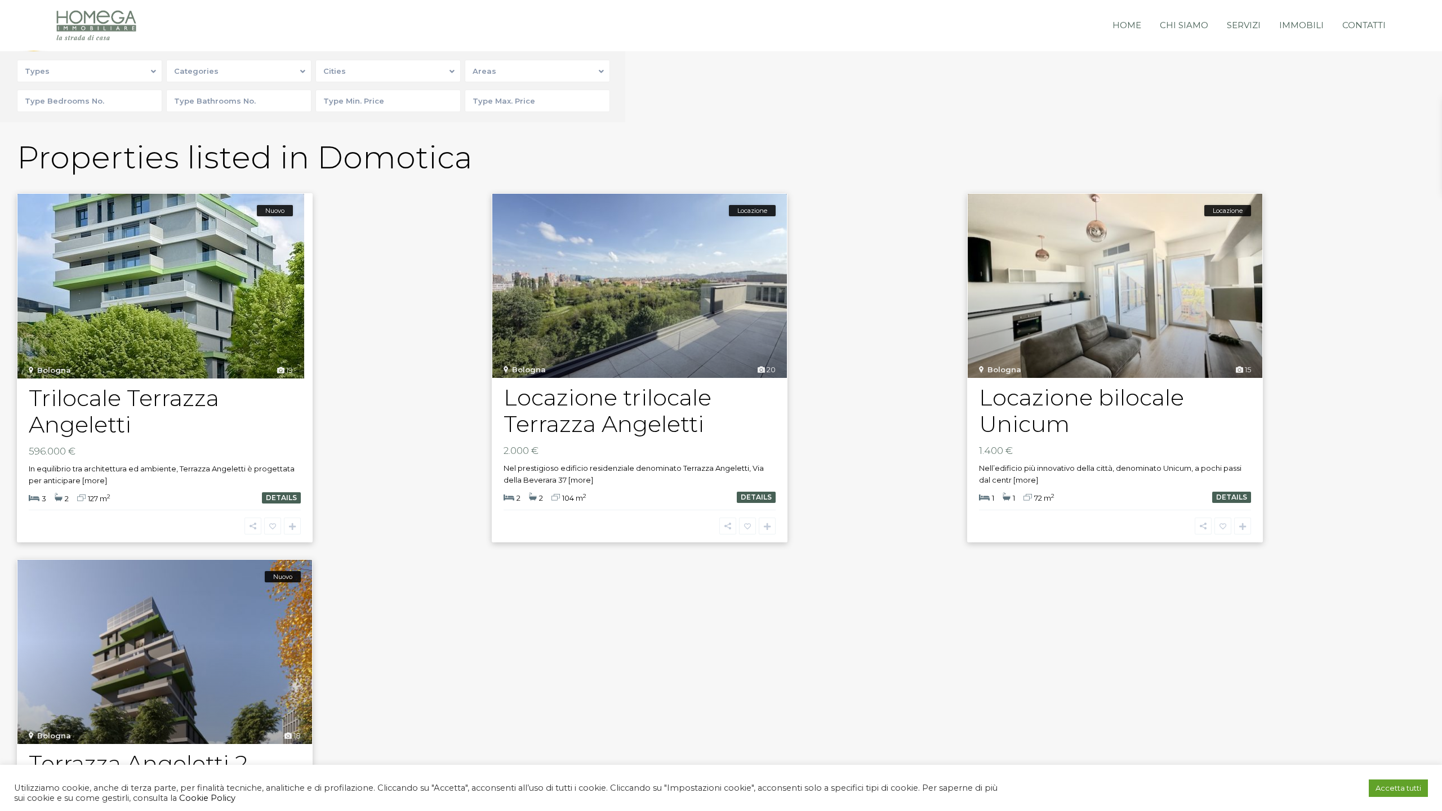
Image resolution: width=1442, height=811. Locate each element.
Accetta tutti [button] (1398, 787)
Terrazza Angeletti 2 (138, 763)
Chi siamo (1184, 25)
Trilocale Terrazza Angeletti (124, 411)
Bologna (54, 370)
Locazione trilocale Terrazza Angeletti (607, 411)
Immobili (1301, 25)
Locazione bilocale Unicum (1081, 411)
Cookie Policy (206, 798)
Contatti (1364, 25)
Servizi (1244, 25)
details (281, 497)
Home (1126, 25)
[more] (94, 480)
